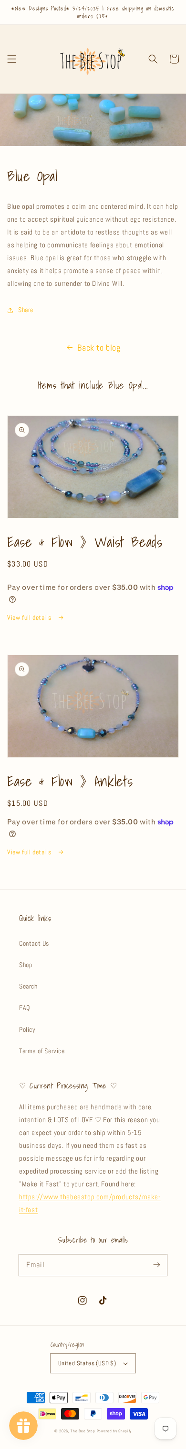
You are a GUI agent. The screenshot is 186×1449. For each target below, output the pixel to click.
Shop (25, 964)
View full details (30, 617)
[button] (11, 59)
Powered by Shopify (114, 1431)
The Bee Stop (83, 1431)
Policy (27, 1029)
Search (28, 986)
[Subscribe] (156, 1264)
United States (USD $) (87, 1363)
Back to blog (98, 347)
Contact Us (34, 943)
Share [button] (25, 309)
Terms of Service (42, 1051)
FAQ (24, 1007)
